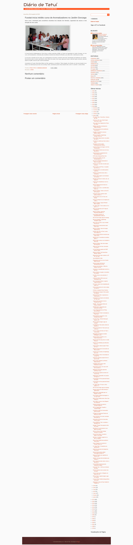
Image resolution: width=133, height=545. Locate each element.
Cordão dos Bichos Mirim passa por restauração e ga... (100, 279)
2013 (93, 507)
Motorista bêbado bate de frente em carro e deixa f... (100, 185)
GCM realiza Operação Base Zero (100, 156)
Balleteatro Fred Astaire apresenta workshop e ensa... (100, 370)
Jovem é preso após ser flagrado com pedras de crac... (100, 474)
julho (94, 485)
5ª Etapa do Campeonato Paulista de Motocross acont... (100, 414)
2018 (93, 106)
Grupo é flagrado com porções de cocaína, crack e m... (99, 444)
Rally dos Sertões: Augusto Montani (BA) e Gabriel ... (100, 203)
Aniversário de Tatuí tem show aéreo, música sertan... (100, 420)
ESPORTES (93, 72)
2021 (93, 100)
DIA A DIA (93, 67)
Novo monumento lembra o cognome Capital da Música (100, 282)
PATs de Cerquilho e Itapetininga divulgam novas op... (99, 136)
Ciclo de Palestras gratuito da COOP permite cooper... (100, 250)
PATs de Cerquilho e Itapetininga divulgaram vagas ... (99, 220)
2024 (93, 94)
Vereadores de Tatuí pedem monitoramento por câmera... (99, 144)
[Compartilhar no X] (54, 68)
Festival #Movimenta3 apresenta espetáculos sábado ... (99, 465)
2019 (93, 104)
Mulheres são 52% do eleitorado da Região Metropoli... (100, 127)
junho (94, 487)
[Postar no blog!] (52, 68)
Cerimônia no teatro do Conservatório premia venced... (100, 411)
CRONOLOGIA (94, 63)
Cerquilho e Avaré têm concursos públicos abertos (99, 133)
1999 (93, 526)
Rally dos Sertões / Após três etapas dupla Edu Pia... (100, 229)
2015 (93, 503)
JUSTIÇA (93, 74)
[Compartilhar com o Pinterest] (56, 68)
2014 (93, 505)
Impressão (94, 46)
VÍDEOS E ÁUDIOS (95, 84)
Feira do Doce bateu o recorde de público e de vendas (99, 435)
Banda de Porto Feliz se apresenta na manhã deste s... (100, 295)
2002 (93, 522)
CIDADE (32, 69)
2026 (93, 90)
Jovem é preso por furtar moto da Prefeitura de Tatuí (99, 301)
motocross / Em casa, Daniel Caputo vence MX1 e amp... (100, 121)
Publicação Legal (94, 79)
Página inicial (56, 113)
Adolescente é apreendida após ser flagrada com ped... (100, 393)
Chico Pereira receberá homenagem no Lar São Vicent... (101, 396)
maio (94, 489)
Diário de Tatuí (40, 4)
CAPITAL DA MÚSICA (95, 60)
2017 (93, 499)
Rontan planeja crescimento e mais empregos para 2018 (100, 316)
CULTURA (93, 65)
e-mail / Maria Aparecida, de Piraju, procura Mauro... (100, 310)
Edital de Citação (95, 21)
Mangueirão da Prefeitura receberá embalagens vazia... (100, 334)
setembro (95, 113)
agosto (94, 115)
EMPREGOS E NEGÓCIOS (96, 70)
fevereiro (95, 495)
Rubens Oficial (33, 67)
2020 (93, 102)
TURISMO (93, 83)
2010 (93, 512)
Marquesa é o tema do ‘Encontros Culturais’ (102, 35)
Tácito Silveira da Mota (97, 45)
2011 (93, 511)
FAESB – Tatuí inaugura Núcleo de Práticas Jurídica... (100, 304)
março (94, 493)
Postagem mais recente (30, 113)
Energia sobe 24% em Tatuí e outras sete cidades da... (100, 232)
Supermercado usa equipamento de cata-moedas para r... (100, 153)
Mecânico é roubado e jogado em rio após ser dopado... (100, 438)
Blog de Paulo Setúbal (97, 33)
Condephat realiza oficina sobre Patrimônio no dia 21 (99, 364)
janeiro (94, 497)
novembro (95, 109)
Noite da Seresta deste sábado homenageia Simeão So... (99, 453)
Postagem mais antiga (82, 113)
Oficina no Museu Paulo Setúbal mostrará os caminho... (99, 432)
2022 (93, 98)
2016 (93, 501)
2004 (93, 518)
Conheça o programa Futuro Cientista (100, 290)
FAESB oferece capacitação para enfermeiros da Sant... (99, 307)
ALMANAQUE (93, 58)
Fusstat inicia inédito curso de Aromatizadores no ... (99, 158)
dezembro (95, 107)
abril (94, 491)
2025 (93, 92)
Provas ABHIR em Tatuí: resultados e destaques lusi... (100, 423)
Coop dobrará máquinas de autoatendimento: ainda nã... (99, 215)
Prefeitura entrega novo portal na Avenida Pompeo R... (99, 405)
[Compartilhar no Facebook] (55, 68)
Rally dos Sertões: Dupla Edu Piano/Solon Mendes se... (99, 212)
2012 (93, 509)
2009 (93, 514)
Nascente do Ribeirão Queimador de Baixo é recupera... (100, 161)
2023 (93, 96)
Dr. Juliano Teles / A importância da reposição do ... (100, 447)
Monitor (92, 76)
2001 (93, 524)
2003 (93, 520)
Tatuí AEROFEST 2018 (97, 258)
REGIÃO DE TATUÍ (95, 81)
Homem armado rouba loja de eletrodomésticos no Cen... (99, 264)
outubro (94, 111)
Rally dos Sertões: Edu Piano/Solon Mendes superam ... (100, 253)
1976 (93, 528)
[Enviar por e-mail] (51, 68)
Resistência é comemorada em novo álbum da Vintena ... (100, 429)
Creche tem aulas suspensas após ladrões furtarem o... (100, 194)
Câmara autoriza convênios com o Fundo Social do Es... (100, 337)
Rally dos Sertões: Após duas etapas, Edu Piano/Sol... (100, 244)
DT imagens (93, 69)
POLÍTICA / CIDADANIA (96, 77)
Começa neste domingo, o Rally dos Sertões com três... (100, 267)
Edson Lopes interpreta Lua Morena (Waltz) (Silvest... (100, 361)
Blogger (78, 541)
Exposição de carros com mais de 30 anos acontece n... (100, 367)
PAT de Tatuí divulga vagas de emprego (101, 217)
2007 (93, 516)
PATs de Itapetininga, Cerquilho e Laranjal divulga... (99, 408)
